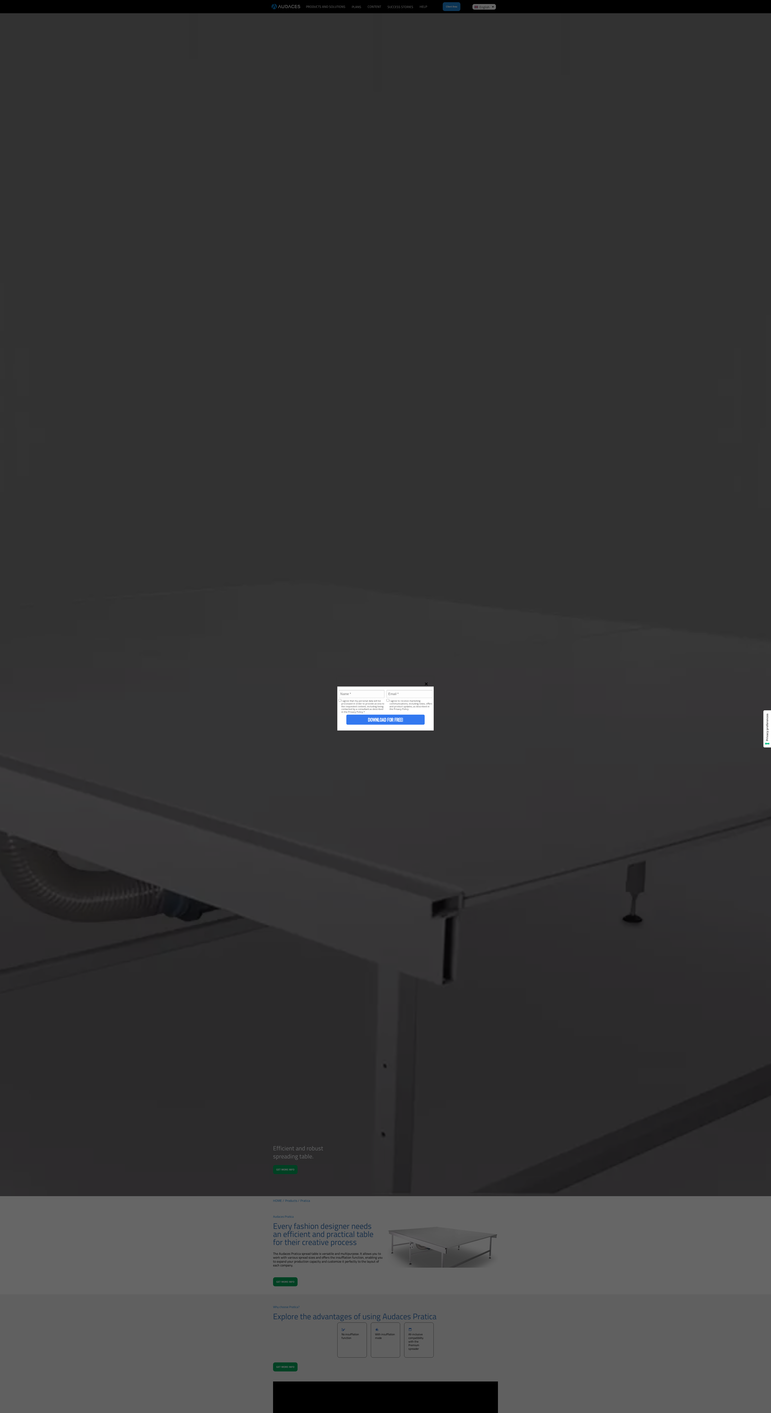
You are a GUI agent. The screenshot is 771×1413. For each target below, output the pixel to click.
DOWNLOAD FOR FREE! (385, 719)
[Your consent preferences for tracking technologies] (767, 728)
